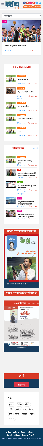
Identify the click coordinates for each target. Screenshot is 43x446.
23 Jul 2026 (33, 219)
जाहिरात (16, 432)
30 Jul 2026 (33, 190)
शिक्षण (31, 409)
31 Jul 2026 (33, 178)
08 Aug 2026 (33, 136)
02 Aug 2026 (33, 165)
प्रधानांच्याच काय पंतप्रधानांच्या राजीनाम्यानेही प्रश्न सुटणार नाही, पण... (26, 216)
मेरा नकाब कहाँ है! (23, 79)
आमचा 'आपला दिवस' (24, 106)
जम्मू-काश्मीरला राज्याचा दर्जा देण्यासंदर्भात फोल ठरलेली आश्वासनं (26, 204)
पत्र (19, 170)
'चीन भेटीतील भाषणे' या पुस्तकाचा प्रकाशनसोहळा (27, 186)
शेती (17, 409)
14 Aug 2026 (33, 96)
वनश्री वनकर (22, 84)
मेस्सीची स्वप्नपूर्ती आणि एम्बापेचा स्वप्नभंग (15, 45)
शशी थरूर (21, 178)
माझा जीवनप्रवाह (21, 347)
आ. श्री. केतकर (9, 51)
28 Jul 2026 (33, 206)
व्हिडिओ (24, 414)
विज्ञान (31, 414)
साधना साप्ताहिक (28, 7)
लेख (5, 21)
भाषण (20, 182)
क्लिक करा (21, 385)
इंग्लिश (11, 409)
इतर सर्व (35, 148)
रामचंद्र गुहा (21, 206)
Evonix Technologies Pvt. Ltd (18, 438)
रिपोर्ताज (27, 404)
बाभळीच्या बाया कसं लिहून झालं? (25, 161)
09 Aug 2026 (33, 123)
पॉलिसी (17, 435)
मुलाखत (11, 404)
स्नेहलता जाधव (22, 219)
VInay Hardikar (19, 97)
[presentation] (34, 67)
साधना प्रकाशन (37, 7)
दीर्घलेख (19, 404)
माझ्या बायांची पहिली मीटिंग (25, 118)
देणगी (23, 432)
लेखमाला (11, 418)
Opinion (21, 88)
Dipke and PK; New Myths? (26, 92)
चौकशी (9, 435)
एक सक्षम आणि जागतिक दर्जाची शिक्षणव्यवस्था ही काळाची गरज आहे (27, 175)
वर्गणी (8, 432)
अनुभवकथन (22, 76)
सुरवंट (19, 131)
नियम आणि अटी (28, 435)
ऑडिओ (17, 414)
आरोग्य (24, 409)
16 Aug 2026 (33, 84)
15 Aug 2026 (33, 111)
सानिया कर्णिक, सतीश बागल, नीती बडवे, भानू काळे (21, 192)
